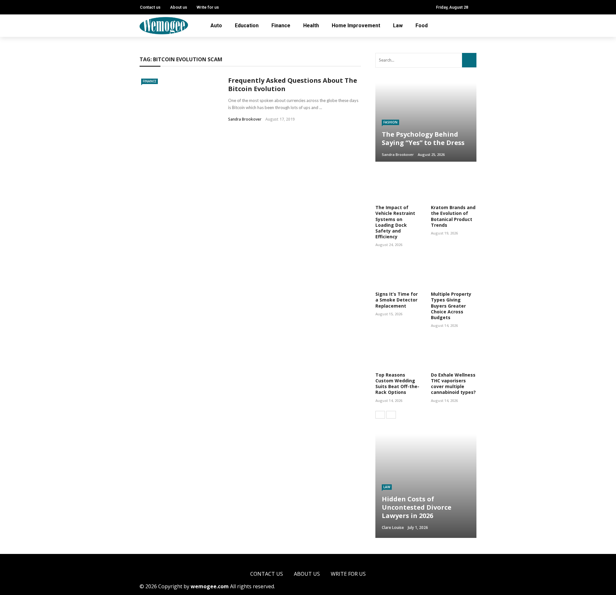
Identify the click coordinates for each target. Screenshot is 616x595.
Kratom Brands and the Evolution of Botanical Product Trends (453, 216)
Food (421, 25)
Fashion (390, 122)
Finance (280, 25)
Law (398, 25)
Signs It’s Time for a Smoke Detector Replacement (396, 300)
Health (311, 25)
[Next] (391, 415)
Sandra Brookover (244, 119)
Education (247, 25)
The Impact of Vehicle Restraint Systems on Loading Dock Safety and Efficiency (395, 222)
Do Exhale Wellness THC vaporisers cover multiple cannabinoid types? (453, 383)
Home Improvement (356, 25)
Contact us (150, 7)
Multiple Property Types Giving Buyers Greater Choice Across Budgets (451, 305)
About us (178, 7)
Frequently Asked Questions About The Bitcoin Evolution (292, 84)
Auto (216, 25)
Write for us (208, 7)
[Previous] (380, 415)
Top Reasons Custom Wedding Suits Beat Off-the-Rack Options (397, 383)
